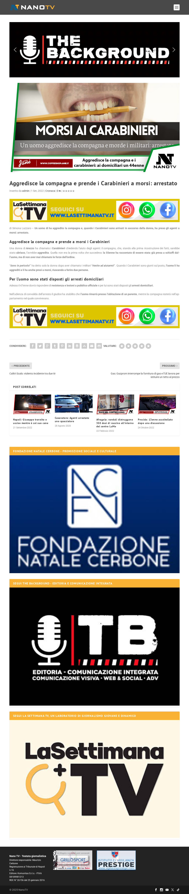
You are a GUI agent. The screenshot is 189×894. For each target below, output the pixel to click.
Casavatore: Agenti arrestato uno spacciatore (72, 419)
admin (25, 190)
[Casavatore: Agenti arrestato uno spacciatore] (74, 404)
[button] (94, 49)
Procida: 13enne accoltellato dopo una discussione (155, 421)
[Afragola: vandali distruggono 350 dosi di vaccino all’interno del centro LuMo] (115, 404)
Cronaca (50, 190)
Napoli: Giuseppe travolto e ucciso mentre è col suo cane (30, 421)
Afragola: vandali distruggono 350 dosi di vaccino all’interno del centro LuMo (115, 423)
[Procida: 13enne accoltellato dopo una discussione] (157, 404)
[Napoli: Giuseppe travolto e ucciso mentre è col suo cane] (32, 404)
